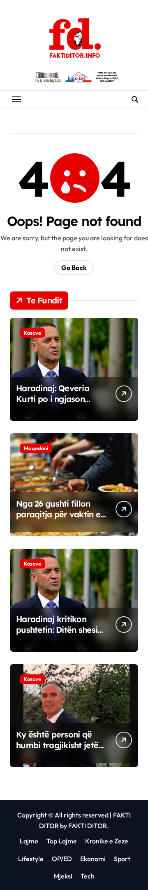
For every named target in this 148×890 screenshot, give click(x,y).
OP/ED (62, 859)
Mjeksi (63, 876)
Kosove (32, 332)
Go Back (74, 267)
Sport (122, 859)
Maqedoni (36, 448)
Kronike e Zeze (106, 841)
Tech (88, 876)
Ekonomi (93, 859)
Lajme (29, 841)
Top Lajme (61, 841)
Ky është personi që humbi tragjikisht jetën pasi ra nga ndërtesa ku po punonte (59, 750)
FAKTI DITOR (87, 826)
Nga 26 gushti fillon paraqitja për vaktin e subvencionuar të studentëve (58, 519)
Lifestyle (31, 859)
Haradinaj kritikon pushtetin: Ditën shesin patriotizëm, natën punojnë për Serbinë (59, 635)
